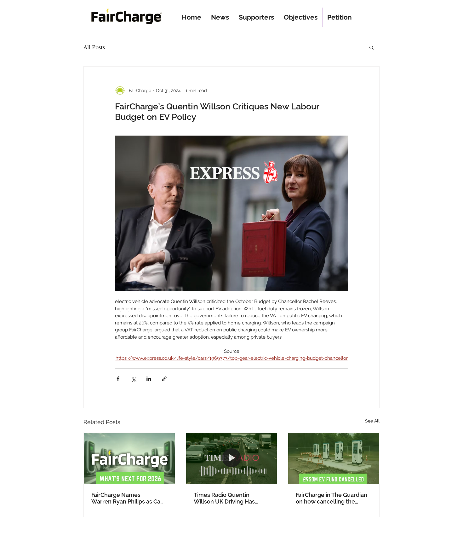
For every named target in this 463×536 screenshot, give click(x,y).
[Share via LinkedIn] (149, 379)
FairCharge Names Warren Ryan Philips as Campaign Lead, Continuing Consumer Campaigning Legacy (128, 498)
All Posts (94, 47)
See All (372, 420)
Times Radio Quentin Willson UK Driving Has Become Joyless (224, 498)
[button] (371, 47)
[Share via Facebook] (118, 379)
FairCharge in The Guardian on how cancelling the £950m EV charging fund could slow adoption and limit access (331, 498)
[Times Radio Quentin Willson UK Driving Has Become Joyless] (231, 458)
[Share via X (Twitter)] (133, 379)
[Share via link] (164, 379)
